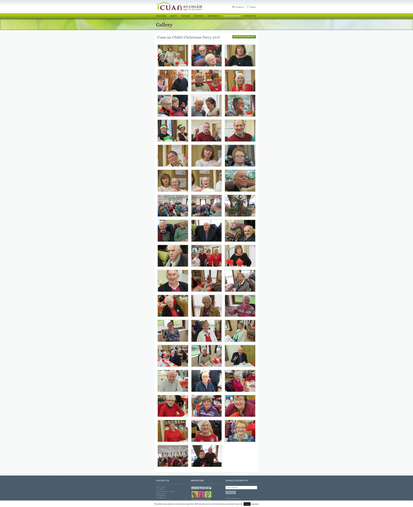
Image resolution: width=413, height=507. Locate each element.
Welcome (161, 16)
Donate (252, 7)
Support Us (214, 16)
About (173, 16)
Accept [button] (247, 504)
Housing (198, 16)
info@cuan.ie (161, 498)
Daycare (185, 16)
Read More (255, 504)
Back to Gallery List (244, 37)
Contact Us (240, 7)
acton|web (235, 498)
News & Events (232, 16)
